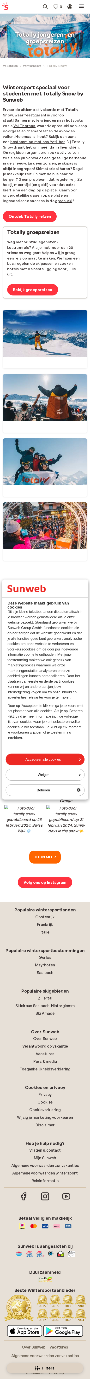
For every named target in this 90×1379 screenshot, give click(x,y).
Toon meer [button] (45, 857)
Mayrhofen (45, 965)
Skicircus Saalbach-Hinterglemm (45, 1005)
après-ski (63, 201)
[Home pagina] (5, 6)
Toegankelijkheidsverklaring (45, 1069)
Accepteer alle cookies (43, 759)
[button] (24, 825)
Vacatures (45, 1053)
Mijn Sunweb (45, 1157)
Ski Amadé (45, 1013)
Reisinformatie (45, 1180)
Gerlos (45, 957)
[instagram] (45, 1199)
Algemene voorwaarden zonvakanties (45, 1165)
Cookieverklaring (45, 1109)
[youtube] (66, 1199)
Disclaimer (45, 1125)
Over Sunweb (45, 1038)
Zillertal (45, 998)
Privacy (45, 1094)
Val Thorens (24, 126)
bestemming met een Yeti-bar (37, 142)
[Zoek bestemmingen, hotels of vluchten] (45, 6)
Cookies (45, 1102)
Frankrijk (45, 924)
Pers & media (45, 1061)
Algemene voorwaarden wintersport (45, 1173)
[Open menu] (81, 6)
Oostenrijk (45, 916)
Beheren (43, 790)
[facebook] (24, 1199)
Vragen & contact (45, 1150)
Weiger (43, 775)
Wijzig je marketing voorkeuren (45, 1117)
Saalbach (45, 972)
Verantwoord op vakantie (45, 1046)
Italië (45, 932)
